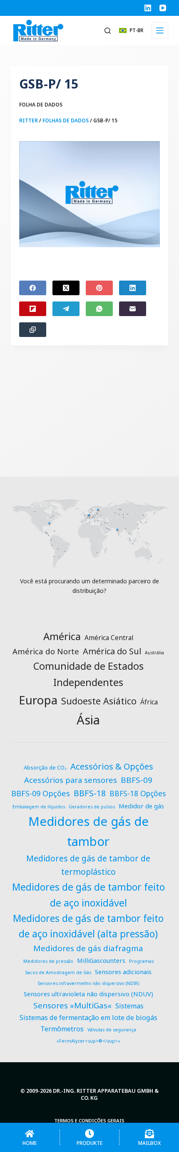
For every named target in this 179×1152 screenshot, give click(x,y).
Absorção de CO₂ (45, 767)
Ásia (88, 719)
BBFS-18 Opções (137, 793)
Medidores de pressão (48, 961)
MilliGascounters (101, 960)
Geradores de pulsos (92, 807)
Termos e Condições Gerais (89, 1121)
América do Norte (45, 651)
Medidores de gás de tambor (88, 831)
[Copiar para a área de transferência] (32, 329)
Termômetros (62, 1028)
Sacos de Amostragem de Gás (58, 972)
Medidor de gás (141, 806)
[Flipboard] (32, 308)
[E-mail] (132, 308)
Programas (141, 961)
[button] (131, 30)
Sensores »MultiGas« (72, 1005)
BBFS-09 (136, 780)
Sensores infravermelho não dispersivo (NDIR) (88, 983)
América (62, 636)
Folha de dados (40, 104)
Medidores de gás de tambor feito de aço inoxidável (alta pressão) (88, 926)
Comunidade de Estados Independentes (88, 674)
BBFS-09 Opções (40, 793)
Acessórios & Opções (111, 766)
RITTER (28, 120)
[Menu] (160, 30)
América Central (109, 637)
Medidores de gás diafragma (88, 948)
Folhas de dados (65, 120)
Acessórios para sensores (70, 780)
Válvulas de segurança (111, 1030)
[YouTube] (162, 8)
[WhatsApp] (99, 308)
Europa (38, 700)
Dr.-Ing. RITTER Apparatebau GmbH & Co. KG (106, 1094)
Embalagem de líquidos (38, 807)
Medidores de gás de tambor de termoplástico (88, 865)
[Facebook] (32, 288)
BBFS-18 (90, 793)
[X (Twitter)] (66, 288)
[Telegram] (66, 308)
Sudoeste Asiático (99, 701)
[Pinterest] (99, 288)
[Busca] (107, 31)
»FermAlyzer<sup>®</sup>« (88, 1041)
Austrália (154, 653)
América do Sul (112, 651)
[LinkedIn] (147, 8)
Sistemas (129, 1005)
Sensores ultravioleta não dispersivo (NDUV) (88, 994)
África (149, 701)
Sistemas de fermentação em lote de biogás (88, 1017)
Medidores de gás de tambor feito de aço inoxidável (88, 894)
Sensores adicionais (123, 971)
